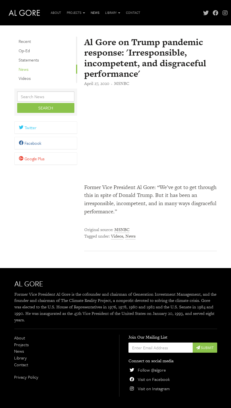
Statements (29, 60)
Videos (25, 78)
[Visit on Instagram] (225, 13)
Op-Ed (24, 50)
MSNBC (121, 83)
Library (20, 358)
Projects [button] (74, 12)
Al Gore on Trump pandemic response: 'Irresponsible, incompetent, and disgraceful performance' (145, 58)
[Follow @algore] (206, 13)
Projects (21, 344)
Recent (25, 41)
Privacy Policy (26, 377)
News (95, 12)
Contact (133, 12)
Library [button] (111, 12)
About (56, 12)
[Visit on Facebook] (215, 13)
